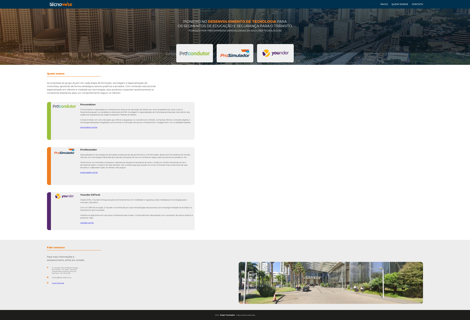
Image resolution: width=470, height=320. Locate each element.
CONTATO (417, 4)
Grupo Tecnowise (58, 283)
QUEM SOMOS (400, 4)
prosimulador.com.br (89, 172)
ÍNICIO (384, 4)
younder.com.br (87, 223)
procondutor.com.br (88, 127)
